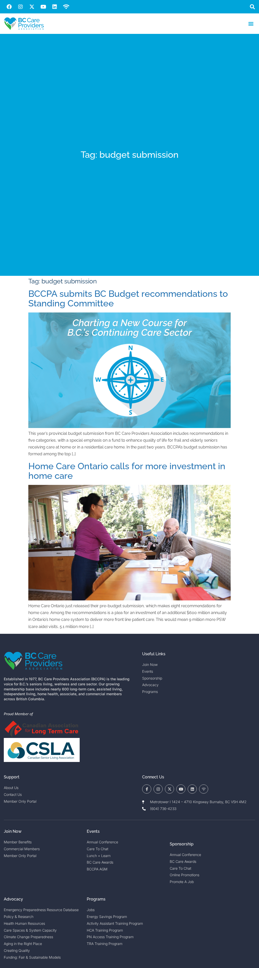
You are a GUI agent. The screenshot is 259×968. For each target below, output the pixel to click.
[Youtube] (43, 7)
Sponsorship (181, 844)
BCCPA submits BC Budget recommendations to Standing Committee (128, 298)
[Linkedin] (55, 7)
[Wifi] (66, 7)
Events (93, 831)
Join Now (12, 831)
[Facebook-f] (146, 789)
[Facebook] (9, 7)
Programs (96, 899)
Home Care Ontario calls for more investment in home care (126, 471)
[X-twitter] (32, 7)
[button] (252, 7)
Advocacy (13, 899)
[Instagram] (20, 7)
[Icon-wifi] (203, 789)
